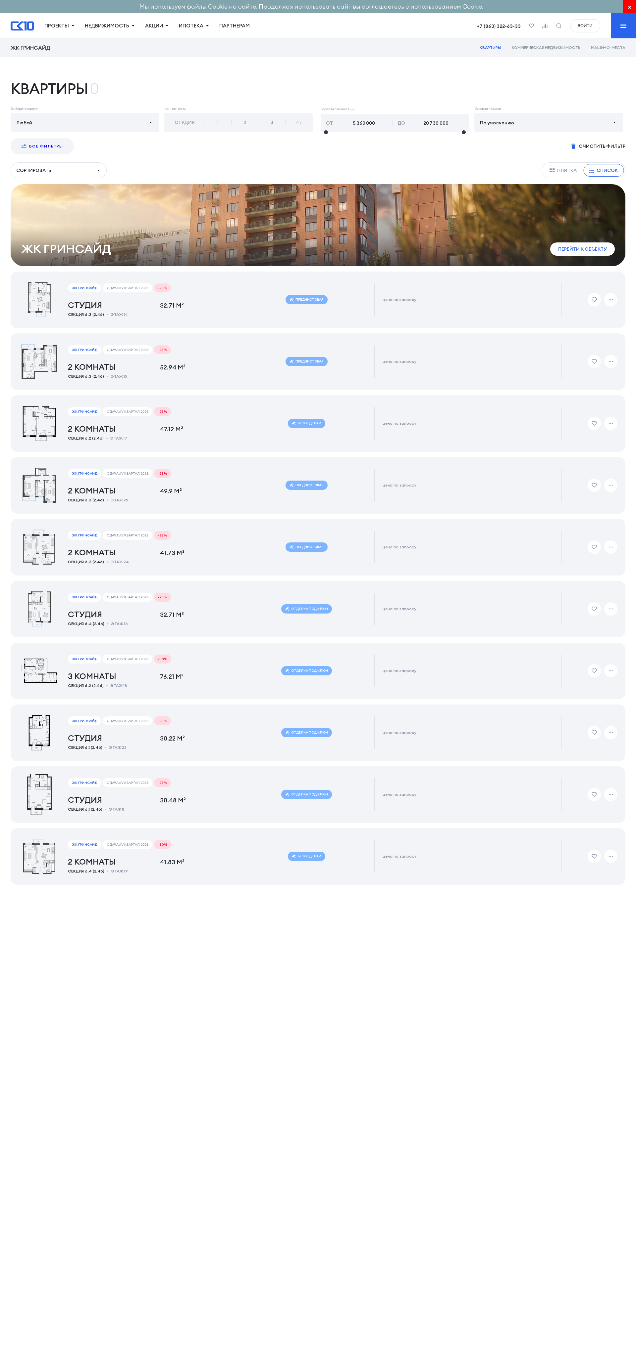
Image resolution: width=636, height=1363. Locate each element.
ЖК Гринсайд (30, 48)
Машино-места (608, 47)
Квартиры (491, 47)
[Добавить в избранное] (594, 299)
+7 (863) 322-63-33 (499, 26)
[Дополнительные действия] (610, 299)
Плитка (567, 170)
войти (585, 25)
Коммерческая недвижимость (546, 47)
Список (607, 170)
